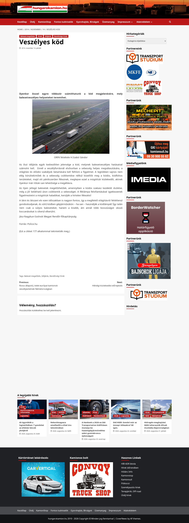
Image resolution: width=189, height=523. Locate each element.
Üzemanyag (108, 21)
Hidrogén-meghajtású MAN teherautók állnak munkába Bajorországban (156, 425)
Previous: (38, 285)
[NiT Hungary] (151, 72)
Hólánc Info (127, 471)
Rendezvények (99, 416)
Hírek (40, 36)
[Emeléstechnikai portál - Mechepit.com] (149, 117)
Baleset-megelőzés (27, 36)
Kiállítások (87, 416)
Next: (107, 284)
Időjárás (48, 36)
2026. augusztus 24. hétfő (62, 431)
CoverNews (121, 518)
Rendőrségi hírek (60, 36)
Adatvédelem (143, 21)
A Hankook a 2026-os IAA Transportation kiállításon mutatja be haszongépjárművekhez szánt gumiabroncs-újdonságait (94, 429)
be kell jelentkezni (52, 310)
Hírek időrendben (129, 467)
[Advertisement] (71, 72)
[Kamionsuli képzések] (148, 149)
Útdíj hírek (126, 495)
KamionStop (44, 21)
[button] (170, 22)
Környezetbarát (158, 412)
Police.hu (32, 223)
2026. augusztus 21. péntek (156, 431)
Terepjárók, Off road (131, 491)
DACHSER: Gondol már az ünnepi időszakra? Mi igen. (125, 425)
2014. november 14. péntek (31, 48)
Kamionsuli (126, 479)
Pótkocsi (125, 483)
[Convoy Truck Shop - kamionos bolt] (152, 87)
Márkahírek (156, 416)
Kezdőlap (22, 21)
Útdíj (32, 21)
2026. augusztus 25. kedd (30, 434)
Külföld (61, 412)
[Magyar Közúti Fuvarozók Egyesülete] (134, 72)
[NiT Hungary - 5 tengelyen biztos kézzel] (149, 260)
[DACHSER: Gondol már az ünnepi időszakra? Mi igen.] (125, 409)
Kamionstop (127, 475)
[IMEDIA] (149, 179)
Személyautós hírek (130, 487)
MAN (147, 416)
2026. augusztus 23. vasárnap (94, 439)
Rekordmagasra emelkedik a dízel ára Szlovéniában (61, 425)
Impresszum (124, 21)
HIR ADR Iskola (128, 463)
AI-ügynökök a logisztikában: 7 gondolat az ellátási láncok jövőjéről (31, 426)
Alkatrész (86, 412)
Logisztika (24, 416)
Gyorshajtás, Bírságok (87, 21)
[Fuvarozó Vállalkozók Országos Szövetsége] (134, 87)
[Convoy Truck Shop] (91, 479)
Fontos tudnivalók (63, 21)
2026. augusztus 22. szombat (125, 431)
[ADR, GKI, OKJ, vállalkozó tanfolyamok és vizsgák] (144, 58)
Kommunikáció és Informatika (27, 411)
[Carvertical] (43, 479)
